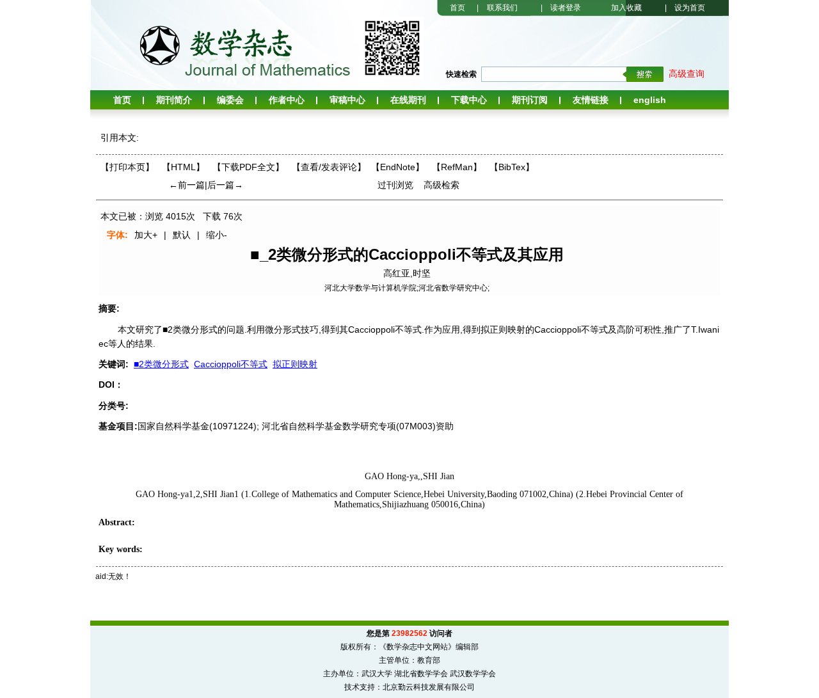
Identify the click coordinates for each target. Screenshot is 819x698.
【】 (329, 167)
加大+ (145, 235)
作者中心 (287, 100)
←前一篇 (187, 185)
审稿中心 (347, 100)
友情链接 (590, 100)
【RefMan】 (457, 167)
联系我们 (502, 7)
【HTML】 (183, 167)
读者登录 (565, 7)
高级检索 (441, 185)
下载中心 (469, 100)
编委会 (230, 100)
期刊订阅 (530, 100)
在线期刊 (408, 100)
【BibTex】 (511, 167)
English (649, 100)
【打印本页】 (127, 167)
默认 (182, 235)
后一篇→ (225, 185)
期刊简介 (174, 100)
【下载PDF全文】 (248, 167)
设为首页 (689, 7)
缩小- (216, 235)
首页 (457, 7)
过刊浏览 (395, 185)
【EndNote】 (397, 167)
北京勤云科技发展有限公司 (429, 687)
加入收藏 (626, 7)
